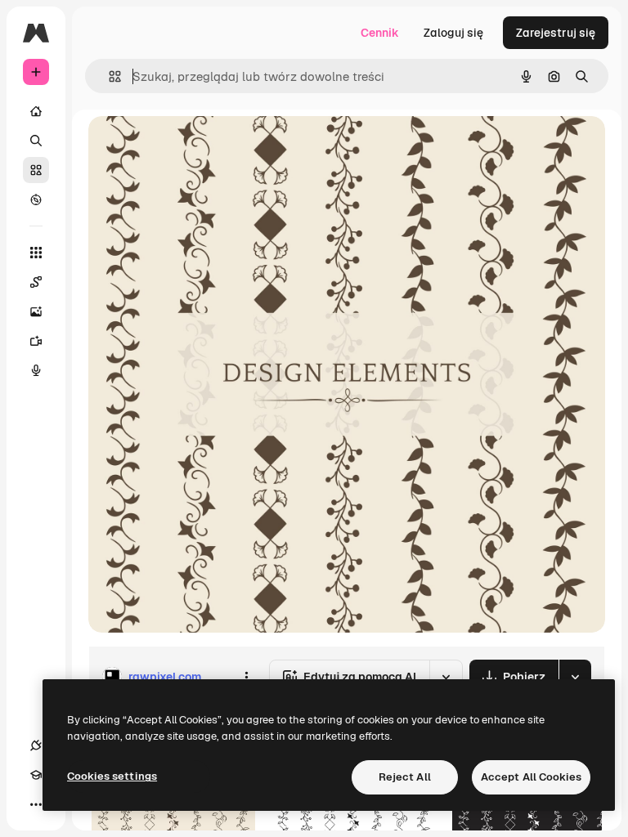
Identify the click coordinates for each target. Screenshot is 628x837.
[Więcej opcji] (246, 676)
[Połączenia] (36, 745)
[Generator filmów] (36, 341)
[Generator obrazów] (36, 311)
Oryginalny (201, 146)
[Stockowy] (36, 170)
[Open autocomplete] (108, 76)
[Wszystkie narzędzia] (36, 252)
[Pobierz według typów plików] (574, 677)
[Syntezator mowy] (36, 370)
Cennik (380, 32)
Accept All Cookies (531, 777)
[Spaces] (36, 282)
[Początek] (36, 111)
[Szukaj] (36, 141)
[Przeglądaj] (36, 199)
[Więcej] (36, 804)
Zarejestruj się (555, 32)
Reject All (405, 777)
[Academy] (36, 775)
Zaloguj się (453, 32)
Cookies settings (112, 776)
